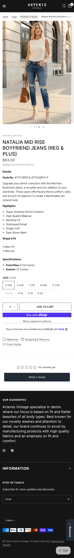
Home (5, 16)
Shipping (7, 164)
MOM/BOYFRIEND (29, 16)
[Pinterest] (14, 450)
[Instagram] (6, 450)
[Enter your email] (68, 499)
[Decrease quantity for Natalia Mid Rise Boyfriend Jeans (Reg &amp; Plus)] (5, 307)
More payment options (37, 321)
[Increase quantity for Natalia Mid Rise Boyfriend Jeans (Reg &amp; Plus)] (14, 307)
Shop (14, 16)
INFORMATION (16, 468)
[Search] (64, 6)
